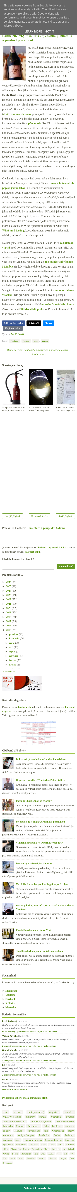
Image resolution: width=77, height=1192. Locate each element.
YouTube (8, 995)
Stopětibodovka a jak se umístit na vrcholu (39, 951)
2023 (9, 595)
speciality (8, 1144)
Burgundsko (33, 1126)
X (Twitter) (10, 1003)
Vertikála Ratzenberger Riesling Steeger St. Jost (42, 884)
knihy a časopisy (26, 1135)
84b (59, 1153)
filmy (17, 1139)
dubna (13, 669)
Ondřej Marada (9, 1050)
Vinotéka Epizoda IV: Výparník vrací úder (39, 842)
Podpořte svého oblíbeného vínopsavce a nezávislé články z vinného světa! (38, 352)
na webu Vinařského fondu (57, 304)
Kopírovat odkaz (13, 328)
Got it (49, 31)
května (13, 664)
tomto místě (24, 707)
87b (65, 1153)
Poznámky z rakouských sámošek (34, 863)
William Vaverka (10, 1035)
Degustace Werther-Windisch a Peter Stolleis (40, 780)
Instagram (9, 990)
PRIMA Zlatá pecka (31, 309)
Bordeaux (57, 1126)
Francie (70, 1116)
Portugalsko (37, 1148)
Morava (20, 1126)
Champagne (58, 1130)
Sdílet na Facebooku (13, 323)
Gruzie (6, 1153)
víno (36, 340)
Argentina (56, 1148)
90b (72, 1153)
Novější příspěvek (12, 516)
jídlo (46, 1130)
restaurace (8, 1135)
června (13, 660)
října (12, 643)
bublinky (30, 1116)
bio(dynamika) (36, 1112)
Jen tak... (14, 340)
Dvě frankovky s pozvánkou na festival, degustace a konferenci (29, 1031)
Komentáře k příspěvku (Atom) (46, 528)
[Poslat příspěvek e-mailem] (25, 334)
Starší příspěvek (65, 516)
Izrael (20, 1158)
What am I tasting (13, 230)
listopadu (14, 638)
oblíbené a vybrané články (51, 547)
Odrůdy (51, 1153)
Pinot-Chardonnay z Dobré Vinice (34, 930)
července (14, 656)
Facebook (9, 999)
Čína (72, 1158)
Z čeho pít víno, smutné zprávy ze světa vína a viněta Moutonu (29, 1046)
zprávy (45, 340)
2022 (9, 599)
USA (60, 1144)
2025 (9, 586)
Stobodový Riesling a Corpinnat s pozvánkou (40, 821)
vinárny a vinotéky (33, 1139)
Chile (44, 1144)
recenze (26, 340)
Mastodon (9, 1007)
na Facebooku (32, 552)
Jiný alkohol (34, 1130)
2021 (9, 604)
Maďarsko (44, 1135)
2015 (9, 630)
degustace (54, 1112)
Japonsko (7, 1139)
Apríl (12, 1158)
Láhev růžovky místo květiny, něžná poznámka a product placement (37, 38)
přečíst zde (34, 123)
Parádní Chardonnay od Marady (34, 801)
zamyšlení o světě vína (14, 1121)
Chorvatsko (16, 1148)
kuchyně (69, 1139)
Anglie (52, 1144)
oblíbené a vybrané (41, 1121)
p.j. (3, 1064)
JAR (43, 1153)
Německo (8, 1126)
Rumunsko (26, 1153)
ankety (6, 1130)
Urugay (63, 1158)
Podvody (69, 1135)
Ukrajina (52, 1158)
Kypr (46, 1148)
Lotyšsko (31, 1158)
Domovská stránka (39, 516)
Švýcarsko (7, 1162)
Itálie (46, 1126)
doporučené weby (65, 1121)
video (5, 1148)
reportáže (69, 1126)
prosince (14, 634)
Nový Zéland (68, 1148)
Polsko (15, 1153)
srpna (12, 651)
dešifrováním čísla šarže (17, 114)
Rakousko (19, 1130)
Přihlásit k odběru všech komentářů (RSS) (25, 1098)
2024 (9, 591)
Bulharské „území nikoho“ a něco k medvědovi (41, 759)
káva (36, 1153)
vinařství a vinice (12, 1116)
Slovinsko (34, 1144)
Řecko (26, 1148)
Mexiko (41, 1158)
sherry (71, 1130)
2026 (9, 582)
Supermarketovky (53, 1139)
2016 (9, 625)
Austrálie (70, 1144)
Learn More (33, 31)
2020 (9, 608)
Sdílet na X (34, 323)
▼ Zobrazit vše (8, 671)
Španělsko (56, 1116)
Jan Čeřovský (17, 334)
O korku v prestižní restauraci (15, 1089)
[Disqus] (38, 462)
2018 (9, 617)
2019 (9, 612)
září (11, 647)
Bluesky (48, 323)
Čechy (57, 1135)
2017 (9, 621)
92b (4, 1158)
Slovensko (21, 1144)
